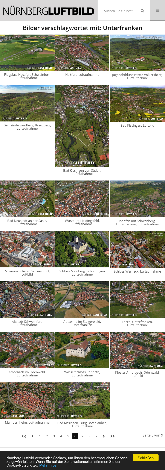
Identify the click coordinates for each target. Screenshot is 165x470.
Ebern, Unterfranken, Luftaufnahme (137, 323)
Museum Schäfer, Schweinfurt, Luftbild (27, 272)
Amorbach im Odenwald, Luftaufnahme (27, 373)
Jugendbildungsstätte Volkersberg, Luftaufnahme (137, 76)
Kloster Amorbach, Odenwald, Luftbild (137, 374)
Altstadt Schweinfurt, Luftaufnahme (27, 323)
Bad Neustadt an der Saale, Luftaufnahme (27, 222)
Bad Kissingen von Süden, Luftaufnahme (82, 172)
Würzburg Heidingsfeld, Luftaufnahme (82, 222)
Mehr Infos (48, 465)
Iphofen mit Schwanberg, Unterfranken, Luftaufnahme (137, 222)
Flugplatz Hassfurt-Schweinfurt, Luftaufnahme (27, 76)
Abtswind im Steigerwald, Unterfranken (82, 323)
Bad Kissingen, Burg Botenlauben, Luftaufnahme (82, 424)
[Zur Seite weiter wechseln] (104, 436)
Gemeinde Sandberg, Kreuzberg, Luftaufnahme (27, 126)
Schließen (146, 457)
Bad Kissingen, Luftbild (137, 125)
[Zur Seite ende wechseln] (112, 436)
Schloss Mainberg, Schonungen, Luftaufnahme (82, 272)
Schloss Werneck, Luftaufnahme (137, 271)
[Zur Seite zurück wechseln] (32, 436)
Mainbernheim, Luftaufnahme (27, 422)
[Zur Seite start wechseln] (24, 436)
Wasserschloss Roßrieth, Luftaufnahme (82, 373)
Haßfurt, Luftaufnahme (82, 74)
